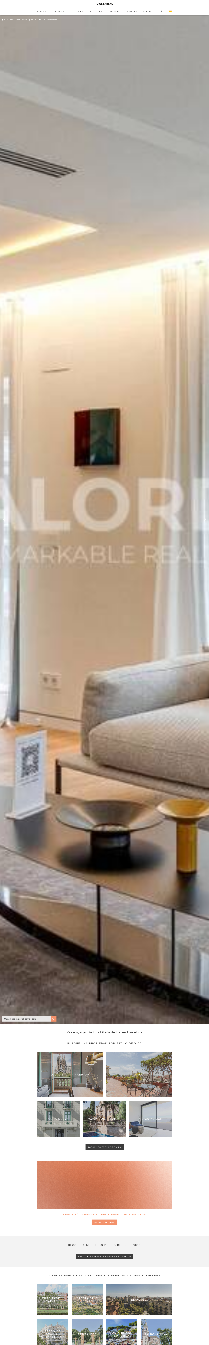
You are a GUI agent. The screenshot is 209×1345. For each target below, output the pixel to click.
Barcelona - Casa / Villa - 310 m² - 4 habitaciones (27, 19)
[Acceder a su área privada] (162, 11)
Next (204, 519)
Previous (5, 519)
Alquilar (60, 11)
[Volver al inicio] (104, 4)
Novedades (96, 11)
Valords (114, 11)
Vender (77, 11)
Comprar (42, 11)
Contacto (148, 11)
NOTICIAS (132, 11)
